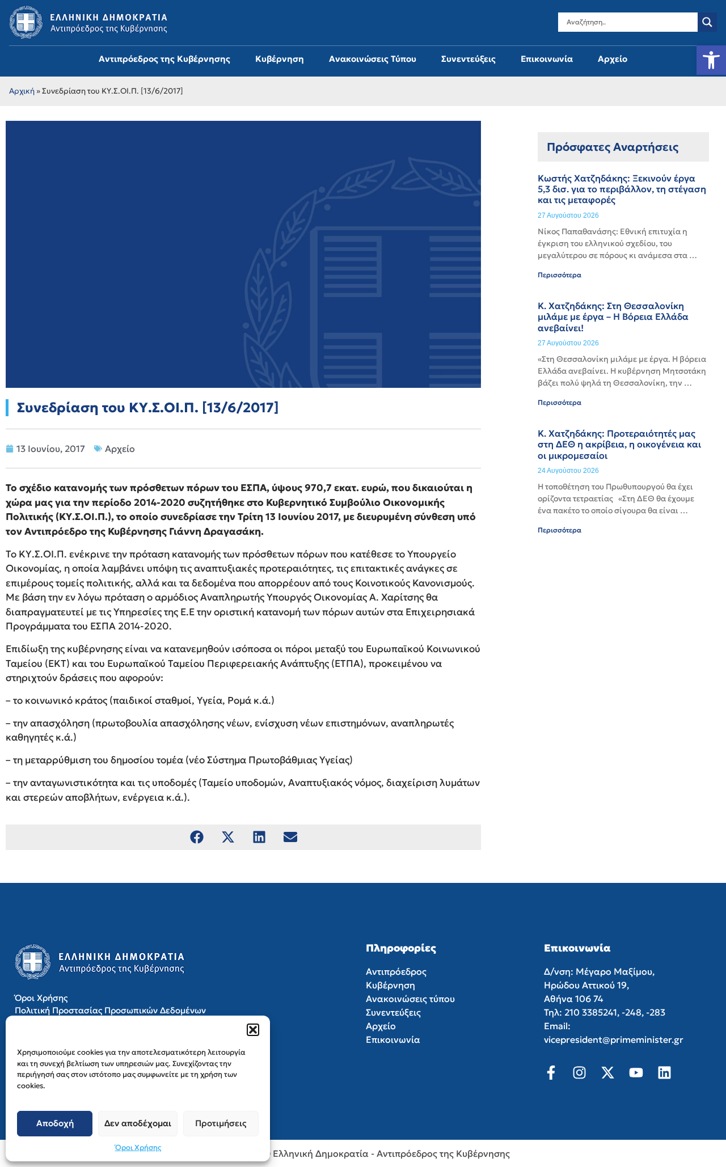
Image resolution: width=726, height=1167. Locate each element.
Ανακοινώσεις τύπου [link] (410, 998)
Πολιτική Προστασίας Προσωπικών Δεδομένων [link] (110, 1010)
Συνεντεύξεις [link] (468, 58)
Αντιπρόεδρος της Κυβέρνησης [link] (164, 58)
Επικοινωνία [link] (547, 58)
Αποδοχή (55, 1123)
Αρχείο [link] (612, 58)
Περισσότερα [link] (559, 274)
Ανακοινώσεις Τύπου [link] (372, 58)
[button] (253, 1029)
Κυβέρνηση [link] (279, 58)
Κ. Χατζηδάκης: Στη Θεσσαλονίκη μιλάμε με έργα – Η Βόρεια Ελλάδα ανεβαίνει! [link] (613, 316)
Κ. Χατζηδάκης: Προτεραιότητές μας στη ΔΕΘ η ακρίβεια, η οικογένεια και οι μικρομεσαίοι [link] (619, 444)
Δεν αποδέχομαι (137, 1123)
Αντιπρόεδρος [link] (396, 971)
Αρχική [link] (22, 91)
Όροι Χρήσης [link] (138, 1147)
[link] (711, 60)
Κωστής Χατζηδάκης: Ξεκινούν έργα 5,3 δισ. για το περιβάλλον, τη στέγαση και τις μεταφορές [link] (622, 188)
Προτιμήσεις (221, 1123)
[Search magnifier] (707, 22)
